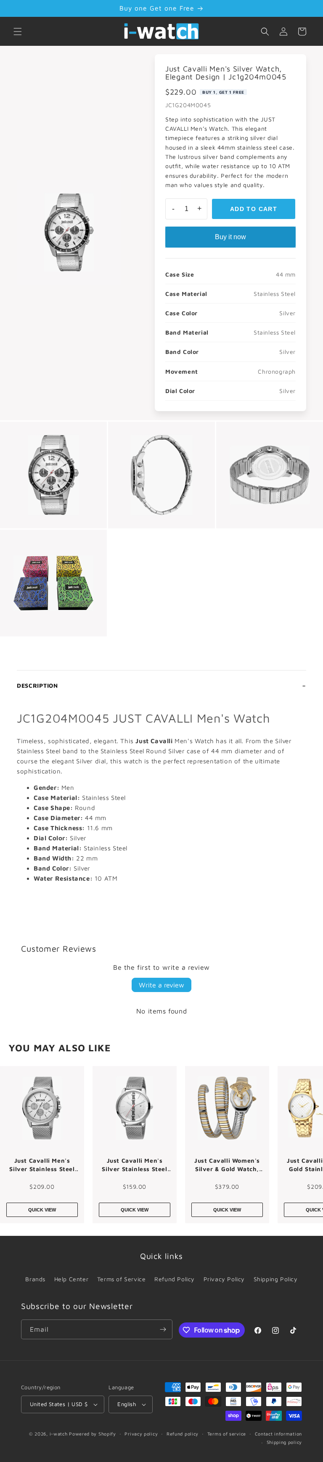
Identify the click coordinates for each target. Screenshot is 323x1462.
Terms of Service (121, 1279)
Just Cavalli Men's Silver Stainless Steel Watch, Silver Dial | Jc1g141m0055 (134, 1165)
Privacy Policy (224, 1279)
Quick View (42, 1209)
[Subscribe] (163, 1329)
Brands (35, 1279)
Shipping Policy (276, 1279)
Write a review (161, 985)
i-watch (59, 1433)
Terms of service (226, 1433)
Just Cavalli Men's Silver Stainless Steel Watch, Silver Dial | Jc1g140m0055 (41, 1165)
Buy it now (230, 236)
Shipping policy (284, 1442)
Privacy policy (141, 1433)
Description (37, 685)
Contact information (278, 1433)
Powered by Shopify (92, 1433)
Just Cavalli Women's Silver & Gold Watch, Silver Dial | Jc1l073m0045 (227, 1165)
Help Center (71, 1279)
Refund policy (183, 1433)
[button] (17, 31)
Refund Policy (174, 1279)
